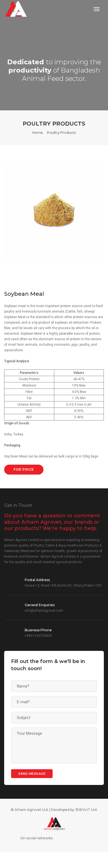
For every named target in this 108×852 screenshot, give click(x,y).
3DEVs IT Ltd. (86, 810)
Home (37, 133)
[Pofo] (16, 9)
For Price (24, 469)
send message (31, 774)
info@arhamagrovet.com (44, 611)
